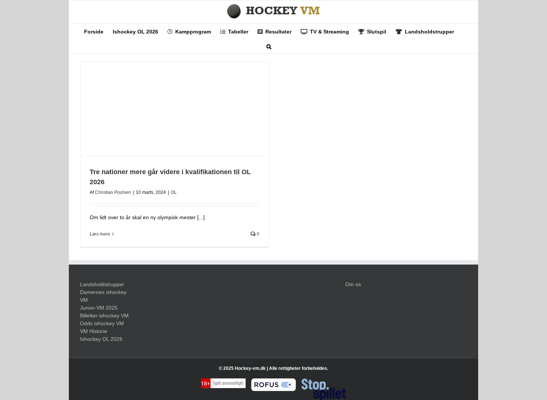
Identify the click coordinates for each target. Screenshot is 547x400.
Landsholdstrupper (102, 284)
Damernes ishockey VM (103, 296)
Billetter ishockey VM (104, 316)
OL (174, 192)
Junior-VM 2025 (99, 308)
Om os (353, 284)
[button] (268, 46)
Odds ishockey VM (102, 323)
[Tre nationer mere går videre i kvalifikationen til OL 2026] (174, 109)
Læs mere (100, 234)
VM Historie (93, 331)
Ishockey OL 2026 (101, 339)
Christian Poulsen (113, 192)
